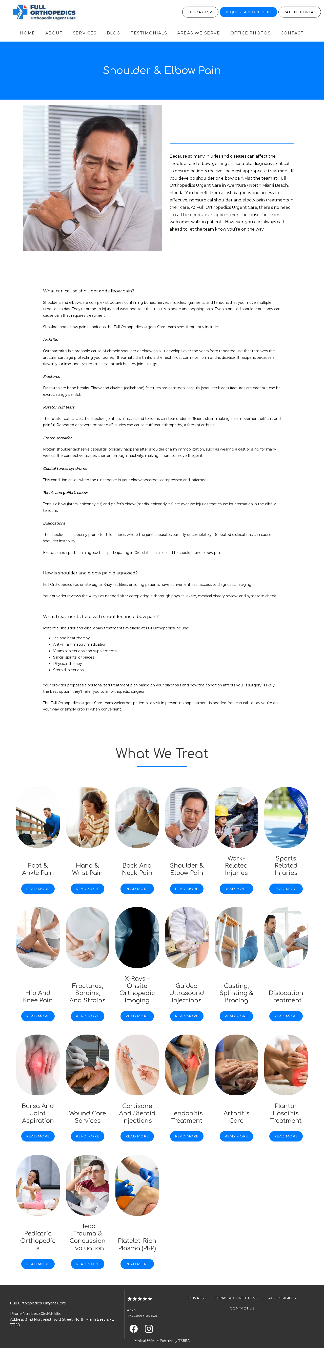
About (54, 33)
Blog (113, 33)
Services (85, 33)
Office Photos (250, 33)
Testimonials (149, 33)
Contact (292, 33)
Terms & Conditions (236, 1298)
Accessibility (282, 1298)
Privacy (196, 1298)
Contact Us (242, 1308)
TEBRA (184, 1341)
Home (27, 33)
